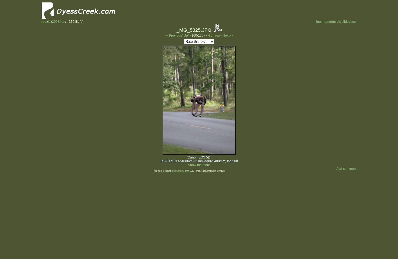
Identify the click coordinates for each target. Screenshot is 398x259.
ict (49, 22)
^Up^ (186, 35)
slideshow (349, 22)
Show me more (199, 165)
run (62, 22)
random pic (332, 22)
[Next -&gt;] (199, 154)
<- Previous (173, 35)
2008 (56, 22)
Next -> (228, 35)
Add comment (346, 169)
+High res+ (214, 35)
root (44, 22)
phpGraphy (178, 171)
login (320, 22)
